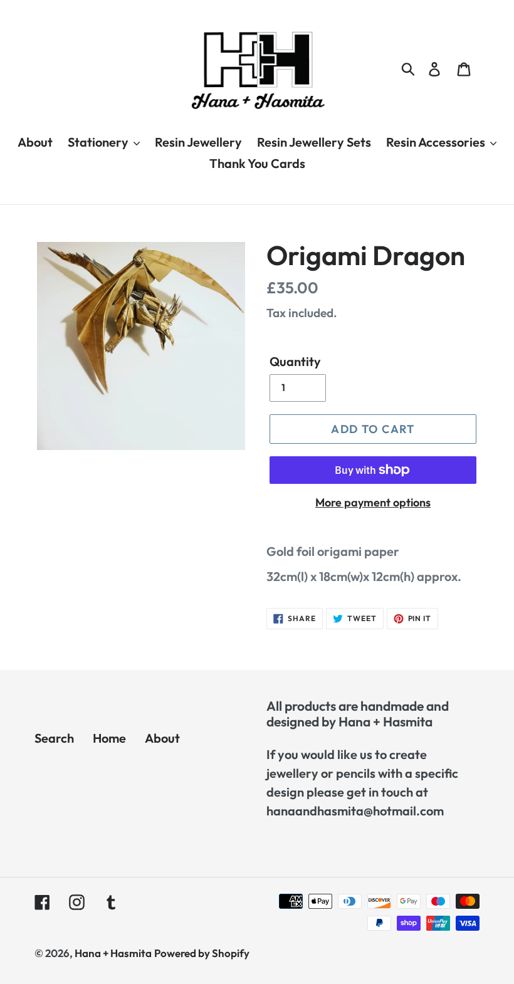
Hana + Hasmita (113, 953)
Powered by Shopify (201, 953)
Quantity (295, 361)
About (162, 738)
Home (109, 738)
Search (54, 738)
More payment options (373, 502)
